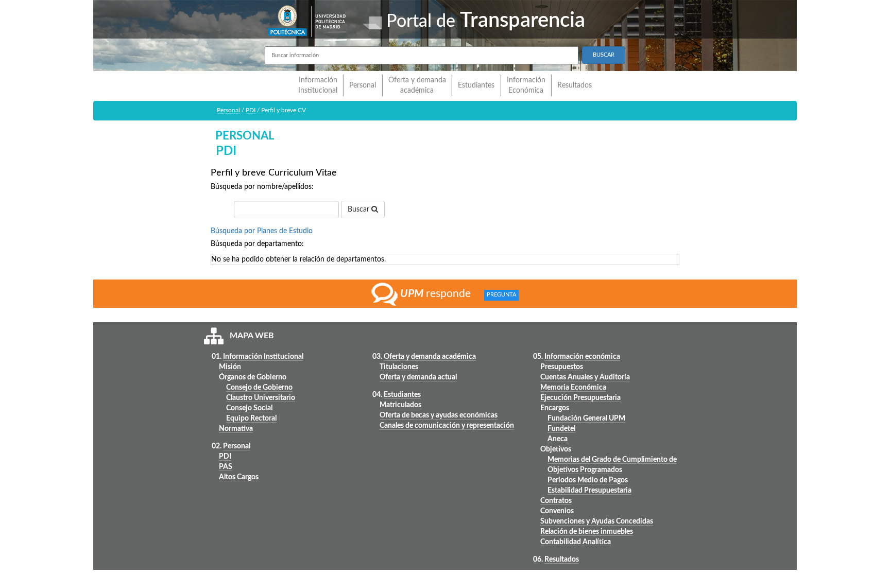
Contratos (556, 500)
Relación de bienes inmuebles (586, 531)
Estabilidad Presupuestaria (589, 490)
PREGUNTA (501, 295)
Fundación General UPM (586, 418)
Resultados (574, 85)
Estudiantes (476, 85)
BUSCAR (603, 55)
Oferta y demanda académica (417, 85)
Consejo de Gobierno (259, 387)
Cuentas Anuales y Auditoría (585, 377)
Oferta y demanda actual (418, 377)
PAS (225, 467)
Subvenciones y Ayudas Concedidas (596, 521)
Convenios (557, 511)
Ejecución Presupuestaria (580, 398)
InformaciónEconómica (526, 85)
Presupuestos (561, 367)
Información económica (582, 356)
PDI (250, 110)
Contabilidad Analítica (575, 542)
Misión (230, 367)
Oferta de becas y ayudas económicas (439, 415)
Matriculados (400, 405)
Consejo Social (249, 408)
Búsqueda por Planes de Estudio (262, 231)
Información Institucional (317, 85)
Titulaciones (399, 367)
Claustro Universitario (260, 398)
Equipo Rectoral (251, 418)
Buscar (359, 209)
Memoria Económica (573, 387)
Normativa (236, 428)
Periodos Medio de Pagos (587, 480)
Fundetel (561, 428)
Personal (362, 85)
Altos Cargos (239, 477)
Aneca (557, 439)
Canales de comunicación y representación (447, 425)
